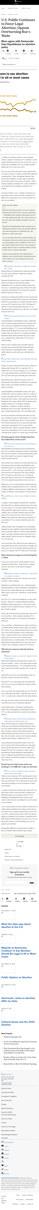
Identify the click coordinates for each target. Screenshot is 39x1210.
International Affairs (7, 1092)
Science (3, 1123)
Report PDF (8, 849)
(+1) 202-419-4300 (6, 1082)
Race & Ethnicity (6, 1100)
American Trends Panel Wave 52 (14, 860)
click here (10, 261)
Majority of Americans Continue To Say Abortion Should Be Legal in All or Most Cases (18, 952)
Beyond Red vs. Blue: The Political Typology (20, 1064)
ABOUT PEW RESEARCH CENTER (10, 1178)
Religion (4, 1104)
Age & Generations (7, 1108)
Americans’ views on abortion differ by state (18, 999)
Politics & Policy (6, 1088)
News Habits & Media (8, 1130)
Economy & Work (6, 1119)
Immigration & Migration (9, 1096)
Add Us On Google (14, 58)
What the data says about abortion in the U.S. (16, 925)
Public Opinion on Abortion (12, 856)
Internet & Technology (8, 1127)
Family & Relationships (8, 1115)
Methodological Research (9, 1134)
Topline (7, 853)
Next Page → (19, 846)
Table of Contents (8, 64)
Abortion (8, 890)
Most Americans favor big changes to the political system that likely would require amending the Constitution (19, 1050)
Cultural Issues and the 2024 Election (18, 1023)
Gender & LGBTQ (6, 1112)
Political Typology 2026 (12, 1037)
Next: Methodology (19, 836)
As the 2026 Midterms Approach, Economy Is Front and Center (20, 1043)
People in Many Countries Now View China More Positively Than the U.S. (20, 1058)
